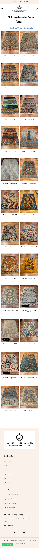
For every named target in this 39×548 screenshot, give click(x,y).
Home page (7, 461)
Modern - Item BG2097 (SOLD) (10, 378)
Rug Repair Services (10, 499)
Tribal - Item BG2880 (29, 56)
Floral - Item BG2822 (29, 87)
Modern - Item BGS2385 (29, 151)
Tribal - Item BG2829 (10, 87)
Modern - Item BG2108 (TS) (10, 310)
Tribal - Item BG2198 (10, 278)
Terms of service (32, 540)
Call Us (8, 544)
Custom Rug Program (10, 503)
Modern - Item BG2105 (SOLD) (29, 311)
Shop (5, 465)
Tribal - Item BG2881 (10, 56)
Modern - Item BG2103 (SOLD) (10, 344)
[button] (2, 8)
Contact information (20, 543)
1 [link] (6, 421)
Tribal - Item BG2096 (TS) (29, 377)
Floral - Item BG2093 (29, 410)
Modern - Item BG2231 (29, 183)
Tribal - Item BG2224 (29, 215)
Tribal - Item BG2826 (29, 119)
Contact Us (7, 482)
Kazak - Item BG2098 (29, 343)
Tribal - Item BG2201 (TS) (29, 246)
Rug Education (8, 474)
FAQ (5, 478)
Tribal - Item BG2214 (10, 246)
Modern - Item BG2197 (29, 278)
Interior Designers (9, 507)
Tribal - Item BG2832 (10, 151)
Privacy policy (22, 540)
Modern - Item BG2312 (10, 183)
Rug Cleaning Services (11, 494)
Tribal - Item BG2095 (10, 410)
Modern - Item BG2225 (10, 215)
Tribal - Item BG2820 (10, 119)
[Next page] (32, 421)
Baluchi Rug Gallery (12, 540)
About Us (7, 469)
